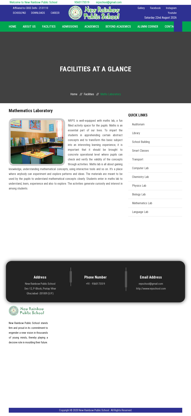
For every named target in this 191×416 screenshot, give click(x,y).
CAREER (55, 12)
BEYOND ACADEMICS (118, 26)
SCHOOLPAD (19, 12)
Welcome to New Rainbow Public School (33, 2)
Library (136, 133)
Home (12, 26)
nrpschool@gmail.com (109, 2)
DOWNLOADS (38, 12)
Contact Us (173, 26)
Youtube (172, 12)
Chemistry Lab (140, 177)
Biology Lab (139, 194)
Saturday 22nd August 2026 (160, 17)
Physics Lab (139, 185)
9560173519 (83, 2)
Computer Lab (140, 168)
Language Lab (140, 212)
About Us (29, 26)
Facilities (49, 26)
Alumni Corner (147, 26)
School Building (141, 142)
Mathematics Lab (142, 203)
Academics (91, 26)
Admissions (70, 26)
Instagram (171, 8)
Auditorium (138, 124)
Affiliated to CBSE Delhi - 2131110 (30, 8)
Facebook (155, 8)
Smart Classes (140, 150)
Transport (137, 159)
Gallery (140, 8)
